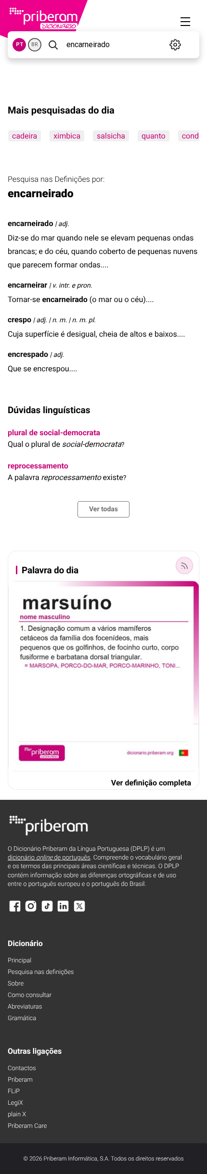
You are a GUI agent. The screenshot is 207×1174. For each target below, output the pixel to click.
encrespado (28, 354)
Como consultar (30, 995)
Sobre (16, 983)
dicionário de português (49, 857)
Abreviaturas (25, 1006)
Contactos (22, 1068)
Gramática (22, 1018)
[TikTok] (47, 910)
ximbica (66, 135)
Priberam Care (27, 1126)
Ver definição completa (151, 782)
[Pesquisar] (53, 44)
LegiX (15, 1103)
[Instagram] (31, 910)
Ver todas (103, 509)
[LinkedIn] (63, 910)
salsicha (111, 135)
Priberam (20, 1080)
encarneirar (27, 285)
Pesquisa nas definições (41, 972)
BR (34, 44)
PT (19, 44)
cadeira (24, 135)
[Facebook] (15, 910)
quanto (154, 135)
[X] (79, 910)
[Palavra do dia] (184, 565)
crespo (19, 319)
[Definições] (175, 44)
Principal (19, 960)
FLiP (14, 1091)
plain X (17, 1114)
